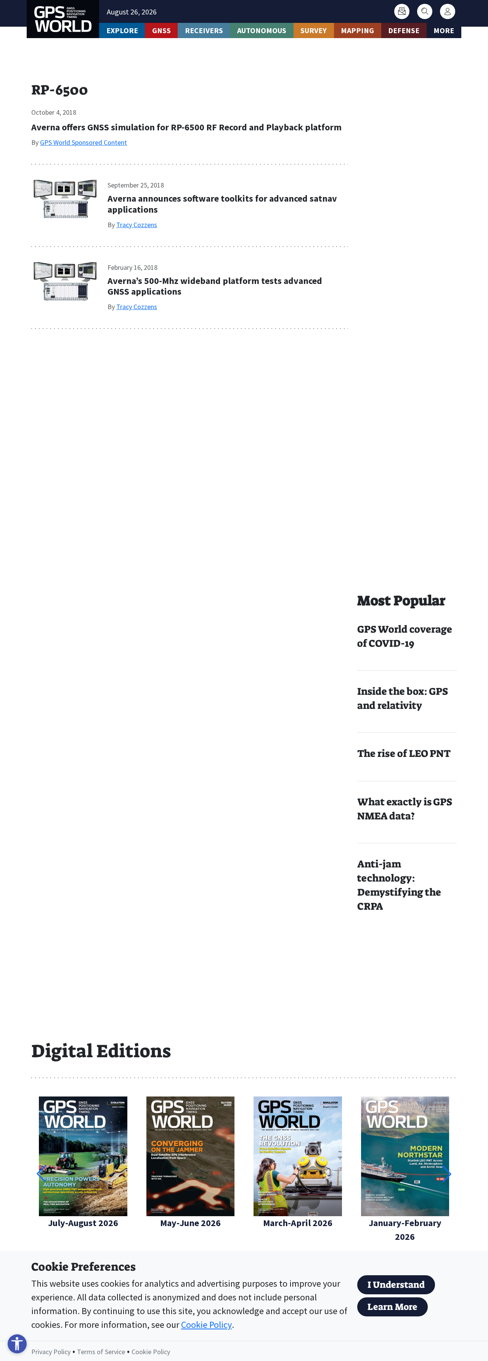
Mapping (357, 30)
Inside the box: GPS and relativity (402, 698)
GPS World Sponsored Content (83, 142)
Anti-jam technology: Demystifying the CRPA (399, 885)
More (443, 30)
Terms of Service (101, 1351)
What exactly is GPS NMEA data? (404, 808)
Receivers (204, 30)
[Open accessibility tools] (17, 1343)
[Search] (424, 11)
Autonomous (261, 30)
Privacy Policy (51, 1351)
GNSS (161, 30)
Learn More (392, 1307)
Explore (122, 30)
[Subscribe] (401, 11)
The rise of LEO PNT (404, 753)
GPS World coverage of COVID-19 (404, 636)
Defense (403, 30)
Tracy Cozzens (136, 224)
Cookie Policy (206, 1325)
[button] (446, 1173)
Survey (313, 30)
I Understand (396, 1285)
